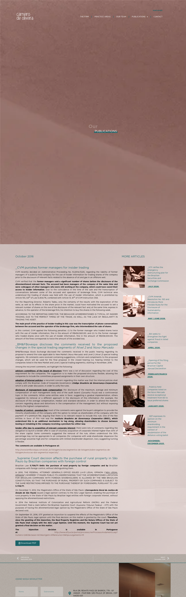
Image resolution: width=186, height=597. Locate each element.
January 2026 (156, 406)
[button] (27, 543)
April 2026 (154, 348)
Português (157, 10)
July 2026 (153, 286)
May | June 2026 (156, 318)
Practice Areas (102, 17)
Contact (158, 17)
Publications (138, 17)
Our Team (121, 17)
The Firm (84, 17)
